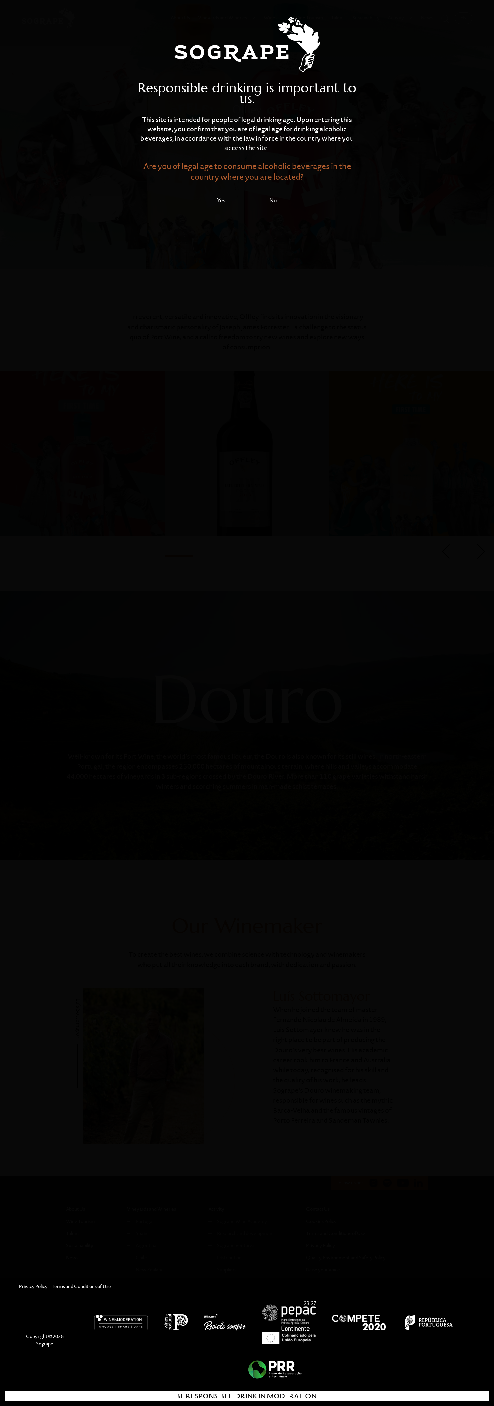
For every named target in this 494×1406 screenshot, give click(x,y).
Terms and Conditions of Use (81, 1286)
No (273, 200)
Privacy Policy (33, 1286)
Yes (221, 200)
